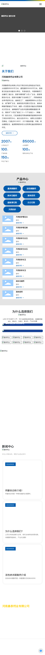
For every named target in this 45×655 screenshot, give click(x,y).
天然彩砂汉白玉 (22, 238)
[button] (19, 30)
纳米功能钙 (20, 281)
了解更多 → (13, 404)
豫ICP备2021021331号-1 (22, 647)
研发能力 (11, 44)
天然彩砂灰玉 (21, 259)
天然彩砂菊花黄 (22, 227)
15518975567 (11, 629)
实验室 (31, 44)
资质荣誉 (32, 38)
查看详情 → (20, 223)
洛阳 (23, 649)
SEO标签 (28, 649)
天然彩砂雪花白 (22, 217)
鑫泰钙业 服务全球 (8, 16)
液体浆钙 (19, 292)
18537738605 (31, 636)
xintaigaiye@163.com (14, 617)
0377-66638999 (13, 611)
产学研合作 (12, 50)
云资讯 (35, 649)
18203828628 (31, 629)
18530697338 (11, 633)
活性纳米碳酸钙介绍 (15, 574)
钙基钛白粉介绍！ (14, 490)
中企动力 (18, 649)
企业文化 (11, 38)
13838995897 (31, 633)
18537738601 (11, 636)
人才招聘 (32, 50)
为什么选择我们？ (14, 531)
